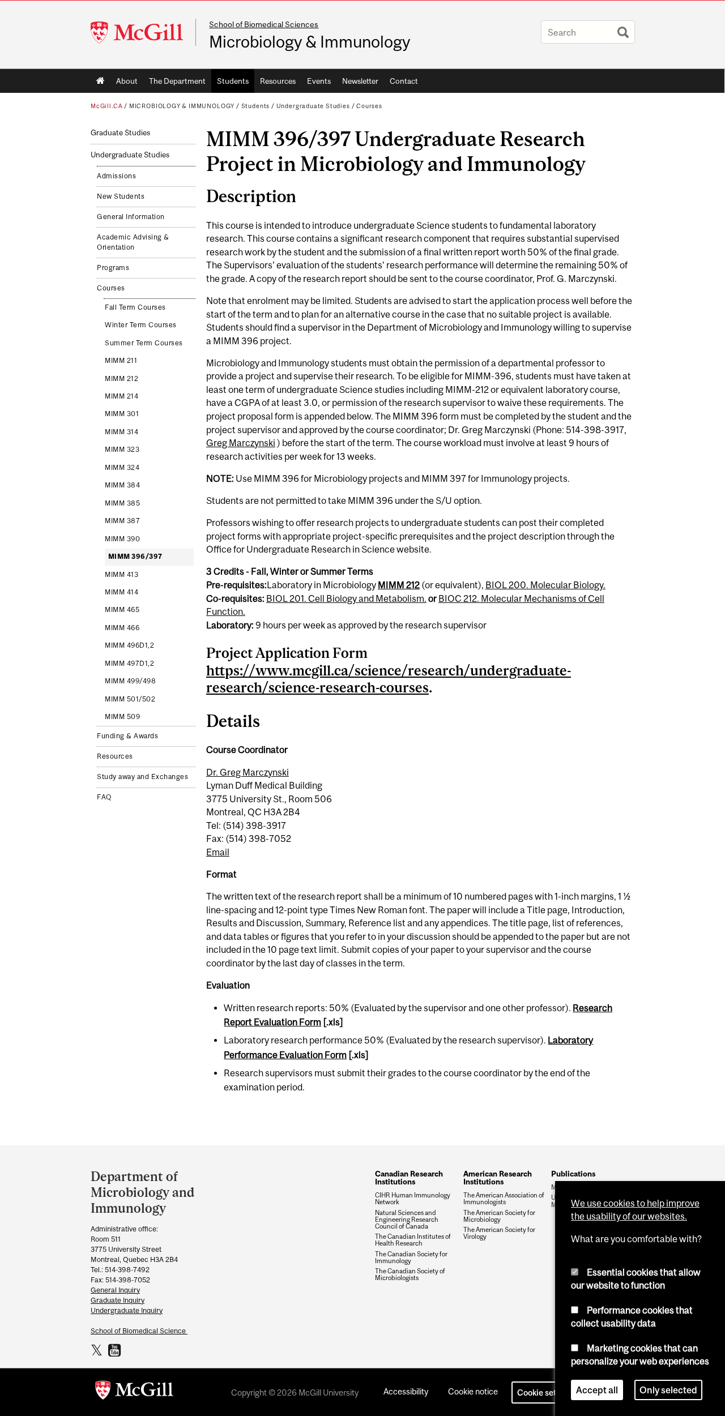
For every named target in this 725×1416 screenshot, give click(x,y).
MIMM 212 (121, 379)
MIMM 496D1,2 (129, 645)
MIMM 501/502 (130, 699)
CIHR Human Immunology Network (412, 1198)
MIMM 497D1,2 (129, 664)
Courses (369, 105)
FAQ (104, 797)
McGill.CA (106, 105)
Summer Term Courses (144, 343)
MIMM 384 (122, 485)
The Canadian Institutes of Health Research (413, 1240)
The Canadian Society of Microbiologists (410, 1274)
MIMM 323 (122, 450)
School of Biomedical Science (139, 1331)
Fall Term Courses (135, 307)
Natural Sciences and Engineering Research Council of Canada (406, 1219)
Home (100, 81)
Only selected (668, 1390)
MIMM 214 (121, 396)
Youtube (115, 1350)
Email (217, 852)
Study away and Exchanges (142, 777)
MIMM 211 (121, 361)
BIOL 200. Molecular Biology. (545, 585)
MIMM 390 (122, 539)
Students (233, 80)
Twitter (98, 1350)
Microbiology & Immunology (309, 41)
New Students (120, 196)
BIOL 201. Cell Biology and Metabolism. (346, 598)
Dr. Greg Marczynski (247, 772)
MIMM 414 (121, 592)
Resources (278, 80)
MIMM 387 (122, 521)
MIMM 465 (122, 610)
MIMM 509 (122, 717)
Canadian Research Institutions (409, 1178)
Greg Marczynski (240, 443)
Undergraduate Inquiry (127, 1310)
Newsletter (360, 80)
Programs (113, 268)
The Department (177, 80)
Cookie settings (546, 1392)
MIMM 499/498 (130, 681)
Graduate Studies (120, 133)
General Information (131, 217)
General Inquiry (115, 1290)
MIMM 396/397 (135, 557)
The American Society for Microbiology (499, 1216)
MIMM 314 (121, 432)
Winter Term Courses (141, 325)
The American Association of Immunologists (503, 1198)
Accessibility (405, 1391)
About (127, 80)
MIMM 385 (122, 503)
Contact (404, 80)
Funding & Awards (127, 736)
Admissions (116, 176)
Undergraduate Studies (313, 105)
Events (319, 80)
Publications (573, 1174)
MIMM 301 (122, 414)
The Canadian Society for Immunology (411, 1257)
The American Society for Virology (499, 1233)
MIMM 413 (121, 575)
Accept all (597, 1390)
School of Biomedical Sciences (263, 24)
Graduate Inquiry (117, 1300)
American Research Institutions (497, 1178)
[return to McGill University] (134, 1392)
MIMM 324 (122, 468)
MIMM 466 (122, 628)
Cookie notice (473, 1391)
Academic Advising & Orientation (133, 242)
